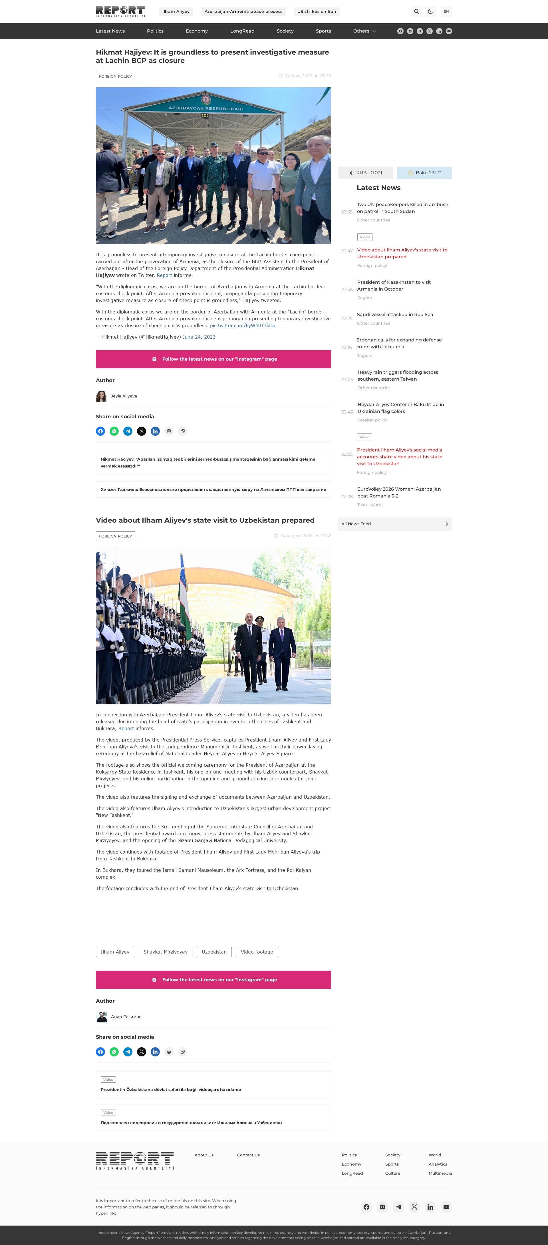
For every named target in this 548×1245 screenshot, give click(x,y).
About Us (204, 1155)
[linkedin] (439, 31)
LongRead (352, 1173)
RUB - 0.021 (369, 172)
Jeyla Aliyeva (124, 396)
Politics (349, 1155)
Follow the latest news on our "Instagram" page (219, 359)
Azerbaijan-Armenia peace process (244, 11)
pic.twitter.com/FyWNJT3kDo (242, 325)
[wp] (114, 431)
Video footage (257, 951)
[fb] (400, 31)
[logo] (120, 11)
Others (361, 31)
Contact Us (248, 1155)
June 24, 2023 (199, 336)
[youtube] (449, 31)
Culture (392, 1173)
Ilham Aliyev (176, 11)
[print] (169, 431)
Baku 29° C (428, 172)
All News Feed (356, 523)
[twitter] (429, 31)
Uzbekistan (214, 951)
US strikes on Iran (317, 11)
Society (392, 1155)
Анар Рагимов (126, 1016)
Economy (351, 1164)
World (435, 1155)
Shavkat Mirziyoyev (166, 951)
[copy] (182, 431)
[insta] (410, 31)
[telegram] (420, 31)
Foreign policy (115, 76)
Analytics (438, 1164)
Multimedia (440, 1173)
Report (164, 275)
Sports (392, 1164)
